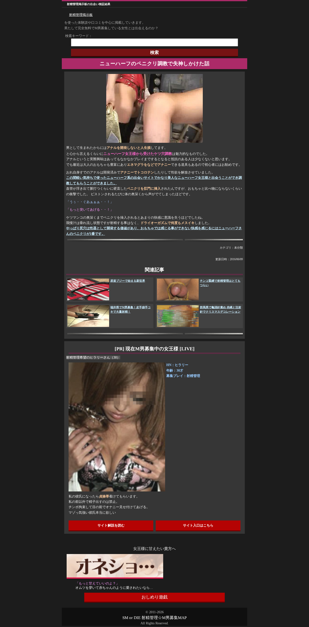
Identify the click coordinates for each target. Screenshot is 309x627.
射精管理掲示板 (81, 15)
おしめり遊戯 (154, 597)
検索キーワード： (77, 36)
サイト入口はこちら (198, 525)
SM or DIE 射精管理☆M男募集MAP (154, 617)
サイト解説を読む (111, 525)
